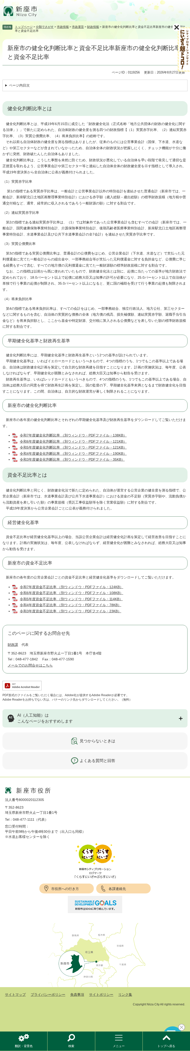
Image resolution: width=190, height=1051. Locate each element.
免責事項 (77, 995)
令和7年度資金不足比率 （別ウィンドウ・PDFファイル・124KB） (71, 587)
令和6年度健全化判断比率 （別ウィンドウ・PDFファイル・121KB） (73, 441)
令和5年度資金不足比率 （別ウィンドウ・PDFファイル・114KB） (71, 599)
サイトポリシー (101, 995)
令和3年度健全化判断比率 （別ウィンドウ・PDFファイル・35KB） (72, 459)
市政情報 (63, 27)
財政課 (13, 645)
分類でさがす (45, 27)
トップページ (24, 27)
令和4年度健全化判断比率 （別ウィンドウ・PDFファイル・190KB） (73, 453)
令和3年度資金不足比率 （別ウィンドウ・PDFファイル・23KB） (70, 611)
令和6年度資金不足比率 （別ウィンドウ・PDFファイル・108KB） (71, 593)
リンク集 (125, 995)
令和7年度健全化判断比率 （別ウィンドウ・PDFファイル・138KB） (73, 435)
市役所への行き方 (65, 889)
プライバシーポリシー (48, 995)
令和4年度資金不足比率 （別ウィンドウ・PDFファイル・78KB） (70, 605)
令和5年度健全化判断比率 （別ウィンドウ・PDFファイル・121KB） (73, 447)
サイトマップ (15, 995)
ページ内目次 (19, 85)
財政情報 (93, 27)
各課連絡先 (117, 889)
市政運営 (78, 27)
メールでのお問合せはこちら (30, 665)
